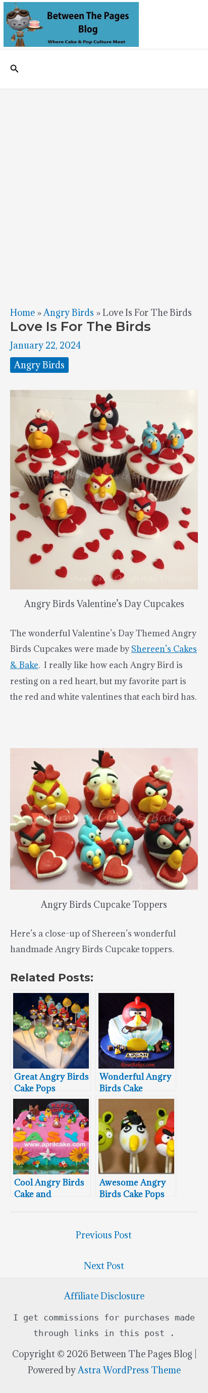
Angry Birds (68, 312)
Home (22, 312)
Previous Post (104, 1235)
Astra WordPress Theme (129, 1370)
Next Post (104, 1266)
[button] (14, 69)
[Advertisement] (104, 198)
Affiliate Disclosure (104, 1296)
